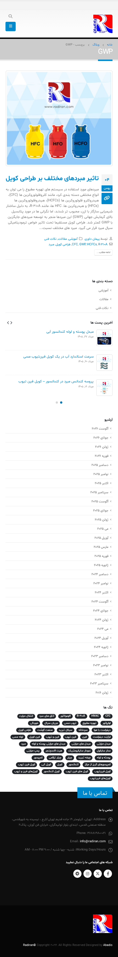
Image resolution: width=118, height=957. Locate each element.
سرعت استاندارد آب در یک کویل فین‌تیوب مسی (58, 356)
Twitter (98, 874)
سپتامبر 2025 (99, 492)
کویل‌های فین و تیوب (26, 771)
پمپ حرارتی (33, 751)
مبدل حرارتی (104, 744)
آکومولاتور (65, 716)
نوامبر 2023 (100, 665)
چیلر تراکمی (55, 757)
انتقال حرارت (26, 716)
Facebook (108, 874)
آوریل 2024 (101, 638)
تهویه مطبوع (89, 723)
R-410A (103, 244)
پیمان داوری (92, 239)
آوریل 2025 (101, 538)
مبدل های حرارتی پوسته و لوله (48, 744)
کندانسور (73, 764)
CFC (75, 244)
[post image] (59, 118)
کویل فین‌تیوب (102, 771)
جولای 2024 (100, 611)
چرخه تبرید (84, 757)
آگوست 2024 (99, 601)
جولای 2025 (100, 510)
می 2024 (102, 629)
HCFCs (92, 244)
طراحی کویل (63, 244)
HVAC (95, 716)
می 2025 (102, 529)
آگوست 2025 (99, 501)
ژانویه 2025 (101, 565)
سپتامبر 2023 (99, 683)
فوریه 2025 (101, 556)
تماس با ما (95, 793)
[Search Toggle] (10, 17)
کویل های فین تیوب (77, 771)
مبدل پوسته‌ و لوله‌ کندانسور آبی (70, 331)
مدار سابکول (104, 751)
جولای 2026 (100, 438)
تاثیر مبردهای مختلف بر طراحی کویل (52, 178)
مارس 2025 (101, 547)
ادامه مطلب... (103, 252)
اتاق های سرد (46, 716)
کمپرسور (38, 757)
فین (84, 737)
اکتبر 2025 (101, 483)
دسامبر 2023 (99, 656)
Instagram (87, 874)
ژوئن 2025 (101, 520)
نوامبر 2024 (100, 583)
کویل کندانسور (52, 771)
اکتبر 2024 (101, 592)
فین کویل (34, 737)
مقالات (62, 239)
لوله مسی (17, 737)
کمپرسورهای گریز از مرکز (98, 764)
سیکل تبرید (65, 730)
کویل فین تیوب (26, 764)
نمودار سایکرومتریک (79, 751)
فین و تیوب (52, 737)
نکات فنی (50, 239)
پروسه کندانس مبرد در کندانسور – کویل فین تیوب (56, 381)
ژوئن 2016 (101, 693)
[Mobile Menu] (10, 26)
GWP (82, 244)
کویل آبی (46, 764)
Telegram (77, 874)
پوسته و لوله (104, 757)
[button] (11, 322)
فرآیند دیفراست (102, 737)
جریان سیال (51, 723)
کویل (59, 764)
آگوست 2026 (100, 428)
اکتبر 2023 (101, 674)
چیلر (69, 757)
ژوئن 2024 (101, 620)
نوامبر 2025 (100, 474)
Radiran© (29, 945)
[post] (104, 338)
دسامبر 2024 (99, 574)
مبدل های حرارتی (81, 744)
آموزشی (73, 239)
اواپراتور (107, 723)
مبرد (51, 244)
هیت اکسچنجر (54, 751)
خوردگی (34, 723)
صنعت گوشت (45, 730)
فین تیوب (70, 737)
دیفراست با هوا (102, 730)
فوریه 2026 (101, 456)
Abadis (108, 945)
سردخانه (83, 730)
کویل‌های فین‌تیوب (100, 778)
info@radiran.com (93, 841)
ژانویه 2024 (101, 647)
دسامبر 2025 (99, 465)
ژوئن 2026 (101, 447)
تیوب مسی (70, 723)
